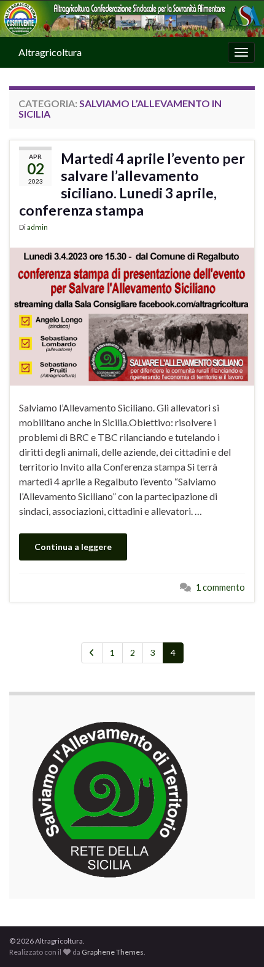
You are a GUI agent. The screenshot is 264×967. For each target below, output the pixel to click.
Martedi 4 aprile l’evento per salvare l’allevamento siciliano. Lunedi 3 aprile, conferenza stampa (132, 184)
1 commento (220, 587)
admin (37, 227)
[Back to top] (236, 939)
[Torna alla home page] (132, 19)
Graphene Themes (113, 952)
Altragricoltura (50, 52)
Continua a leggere (73, 546)
